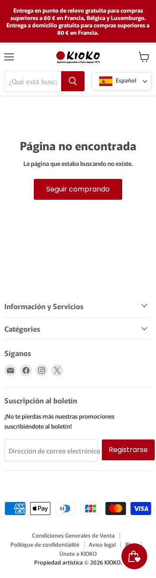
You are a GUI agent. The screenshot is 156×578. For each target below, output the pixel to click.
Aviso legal (102, 544)
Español (125, 80)
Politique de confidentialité (44, 544)
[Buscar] (72, 81)
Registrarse (128, 450)
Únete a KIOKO (78, 553)
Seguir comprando (78, 189)
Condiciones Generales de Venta (73, 535)
